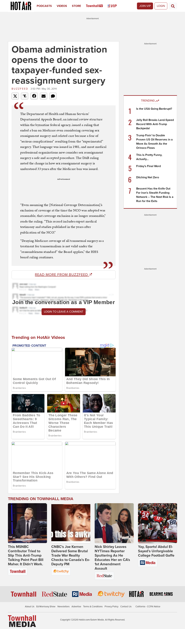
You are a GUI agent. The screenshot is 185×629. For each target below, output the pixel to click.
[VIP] (115, 6)
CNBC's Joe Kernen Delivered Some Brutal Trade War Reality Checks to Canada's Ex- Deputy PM (70, 555)
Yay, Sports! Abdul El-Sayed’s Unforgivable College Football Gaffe (156, 551)
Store (76, 6)
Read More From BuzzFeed (62, 275)
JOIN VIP (145, 6)
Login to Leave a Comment (63, 312)
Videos (62, 6)
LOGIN (161, 6)
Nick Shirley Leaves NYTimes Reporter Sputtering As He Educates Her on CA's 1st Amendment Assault (112, 558)
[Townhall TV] (97, 6)
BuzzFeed (21, 88)
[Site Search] (173, 6)
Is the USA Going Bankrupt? (154, 109)
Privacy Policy (111, 606)
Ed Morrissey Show (45, 606)
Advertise (76, 606)
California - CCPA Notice (147, 606)
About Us (29, 606)
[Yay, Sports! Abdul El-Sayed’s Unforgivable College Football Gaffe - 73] (157, 523)
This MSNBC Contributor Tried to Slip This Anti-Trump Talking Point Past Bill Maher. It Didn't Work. (25, 555)
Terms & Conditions (93, 606)
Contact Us (126, 606)
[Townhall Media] (22, 621)
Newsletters (63, 606)
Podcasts (44, 6)
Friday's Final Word (148, 166)
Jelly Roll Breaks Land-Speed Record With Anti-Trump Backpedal (155, 124)
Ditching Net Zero (147, 177)
